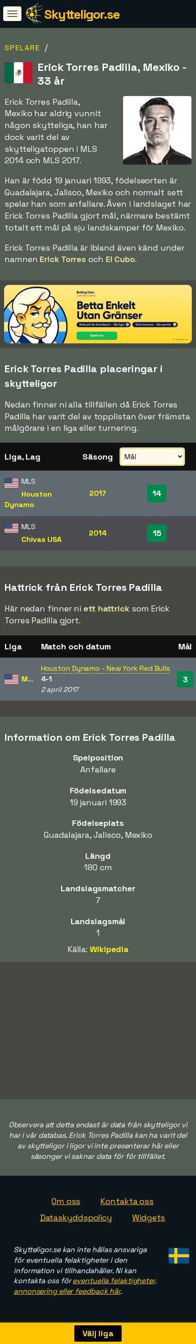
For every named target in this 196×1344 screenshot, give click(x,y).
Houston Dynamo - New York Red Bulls (105, 668)
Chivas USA (41, 539)
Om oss (66, 1201)
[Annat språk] (177, 1253)
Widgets (148, 1217)
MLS (29, 679)
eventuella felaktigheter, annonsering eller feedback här (85, 1286)
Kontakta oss (127, 1201)
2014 (98, 533)
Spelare (22, 48)
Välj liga (98, 1333)
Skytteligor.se (81, 14)
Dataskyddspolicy (76, 1217)
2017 (97, 493)
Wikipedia (109, 949)
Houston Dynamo (28, 499)
